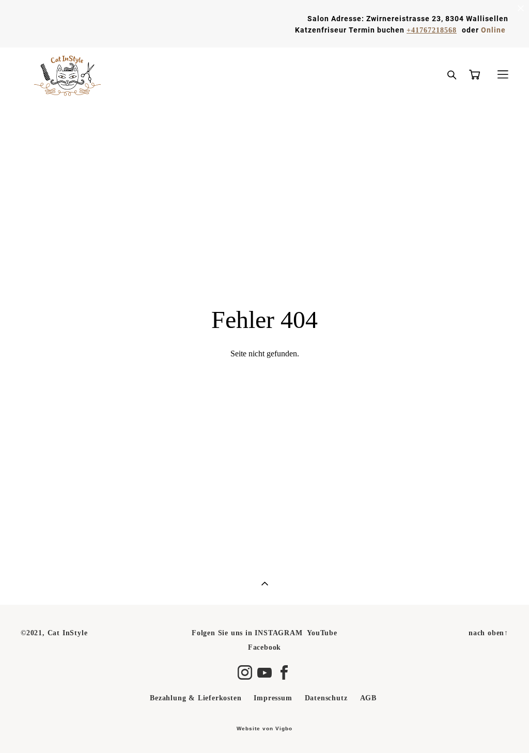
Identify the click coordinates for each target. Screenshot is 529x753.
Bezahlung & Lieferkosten (195, 698)
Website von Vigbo (264, 728)
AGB (368, 698)
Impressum (273, 698)
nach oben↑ (488, 633)
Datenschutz (326, 698)
